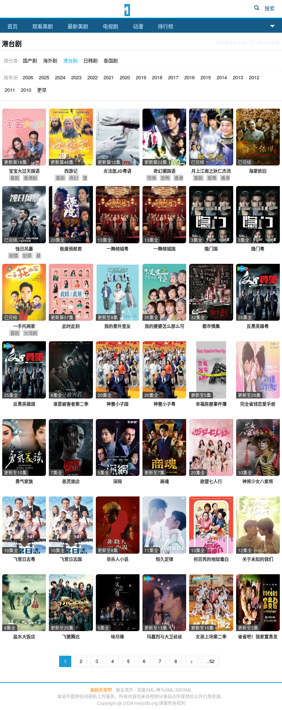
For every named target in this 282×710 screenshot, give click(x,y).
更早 (42, 89)
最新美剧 (78, 26)
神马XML (165, 690)
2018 (157, 77)
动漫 (138, 26)
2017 (173, 77)
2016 (189, 77)
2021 (109, 77)
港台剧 (70, 60)
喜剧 (14, 178)
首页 (12, 26)
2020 (125, 77)
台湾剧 (30, 333)
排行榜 (165, 26)
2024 (60, 77)
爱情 (211, 178)
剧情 (13, 255)
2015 (205, 77)
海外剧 (50, 60)
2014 (222, 77)
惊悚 (151, 178)
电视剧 (110, 26)
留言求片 (124, 690)
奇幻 (73, 178)
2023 (76, 77)
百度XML (146, 690)
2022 (92, 77)
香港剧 (30, 178)
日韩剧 (90, 60)
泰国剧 (111, 60)
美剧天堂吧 (141, 9)
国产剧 (30, 60)
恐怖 (165, 178)
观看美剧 (42, 26)
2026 (28, 77)
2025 (44, 77)
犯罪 (27, 255)
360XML (183, 690)
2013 (238, 77)
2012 (254, 77)
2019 (141, 77)
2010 (26, 89)
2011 (10, 89)
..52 (210, 661)
